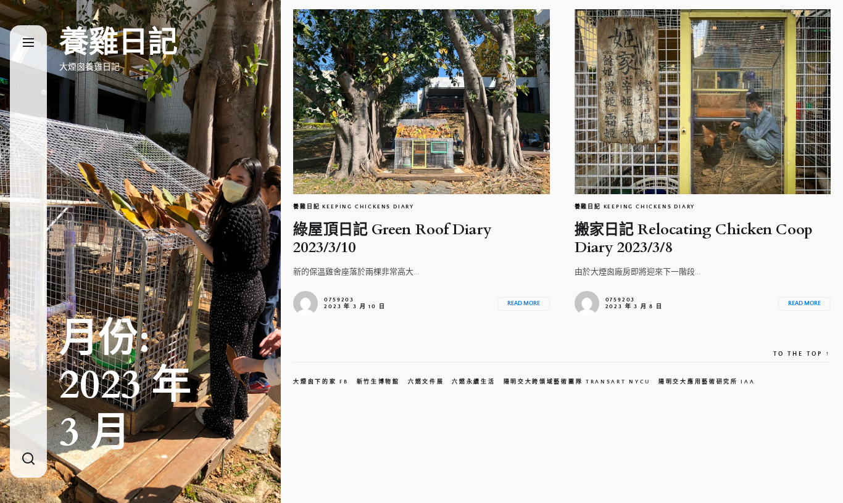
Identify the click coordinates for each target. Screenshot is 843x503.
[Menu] (28, 43)
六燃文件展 (426, 381)
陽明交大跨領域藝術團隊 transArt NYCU (577, 381)
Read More (523, 303)
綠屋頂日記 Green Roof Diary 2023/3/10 (392, 238)
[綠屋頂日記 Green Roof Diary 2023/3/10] (421, 101)
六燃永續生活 (473, 381)
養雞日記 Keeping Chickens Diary (353, 206)
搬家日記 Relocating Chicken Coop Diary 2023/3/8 (694, 238)
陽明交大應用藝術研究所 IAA (706, 381)
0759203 (339, 299)
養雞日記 (118, 42)
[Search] (28, 459)
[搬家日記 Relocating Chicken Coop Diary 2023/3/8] (703, 101)
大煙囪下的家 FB (320, 381)
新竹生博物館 (378, 381)
